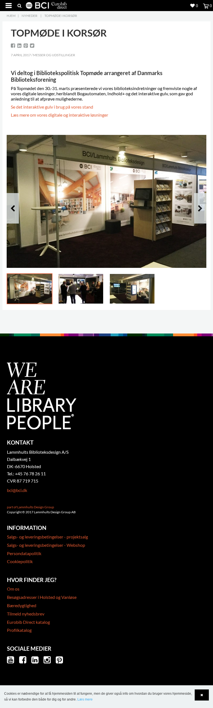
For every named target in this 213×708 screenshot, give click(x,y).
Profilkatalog (19, 630)
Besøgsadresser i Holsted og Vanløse (42, 597)
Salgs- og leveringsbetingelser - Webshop (46, 545)
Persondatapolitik (24, 553)
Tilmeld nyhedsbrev (25, 613)
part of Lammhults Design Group (30, 507)
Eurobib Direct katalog (28, 622)
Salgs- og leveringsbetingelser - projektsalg (47, 536)
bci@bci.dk (17, 490)
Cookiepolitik (20, 561)
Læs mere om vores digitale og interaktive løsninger (59, 114)
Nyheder (29, 16)
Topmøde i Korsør (60, 16)
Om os (13, 588)
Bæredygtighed (21, 605)
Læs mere (85, 699)
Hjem (11, 16)
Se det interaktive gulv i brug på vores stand (52, 106)
